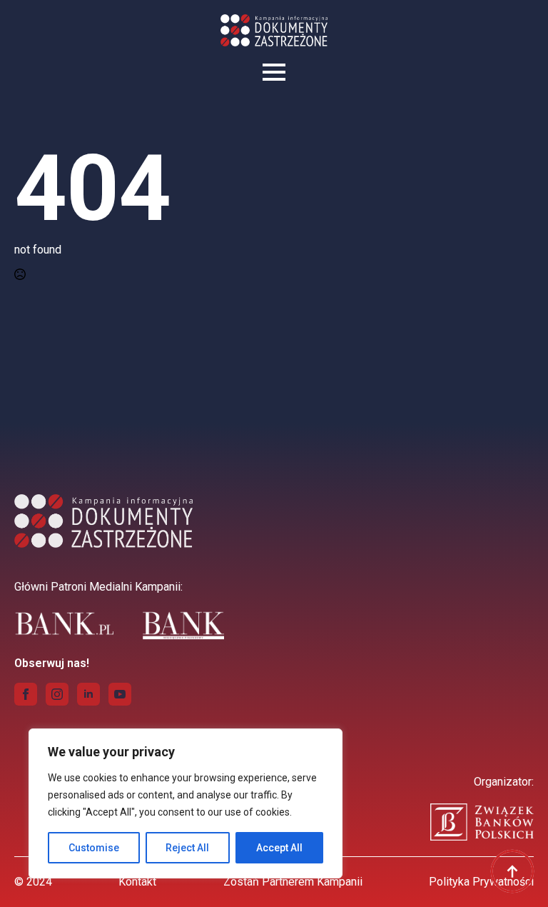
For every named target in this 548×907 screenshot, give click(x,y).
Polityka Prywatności (481, 881)
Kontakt (137, 881)
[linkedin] (88, 694)
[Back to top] (512, 871)
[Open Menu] (274, 72)
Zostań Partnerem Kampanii (292, 881)
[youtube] (119, 694)
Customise (93, 847)
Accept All (279, 847)
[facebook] (25, 694)
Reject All (187, 847)
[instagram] (57, 694)
